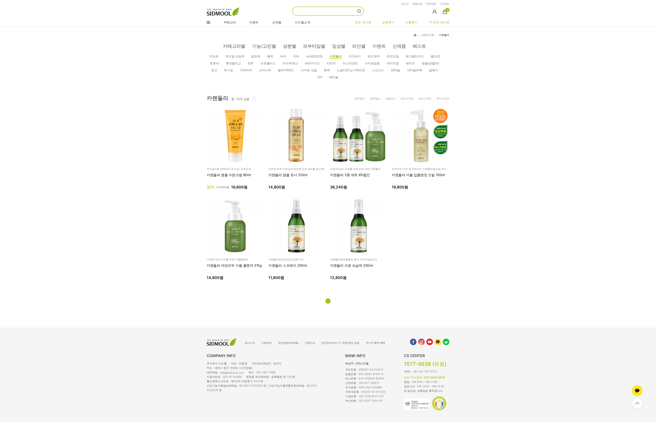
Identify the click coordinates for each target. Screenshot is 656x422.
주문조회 (431, 3)
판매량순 (359, 98)
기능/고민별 (264, 46)
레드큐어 (374, 56)
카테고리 (230, 22)
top (637, 403)
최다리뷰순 (442, 98)
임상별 (338, 46)
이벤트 (254, 22)
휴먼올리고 (233, 63)
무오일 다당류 (234, 56)
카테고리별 (234, 46)
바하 (283, 56)
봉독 (270, 56)
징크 (214, 70)
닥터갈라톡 (414, 70)
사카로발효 (372, 63)
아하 (296, 56)
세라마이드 (312, 63)
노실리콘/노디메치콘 (351, 70)
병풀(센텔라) (430, 63)
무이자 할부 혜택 (375, 342)
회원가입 (417, 3)
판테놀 (395, 70)
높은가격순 (425, 98)
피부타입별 (314, 46)
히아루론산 (290, 63)
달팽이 (433, 70)
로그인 (405, 3)
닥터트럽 (393, 63)
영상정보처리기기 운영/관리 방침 (340, 342)
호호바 (214, 63)
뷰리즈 (410, 63)
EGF (251, 63)
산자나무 (265, 70)
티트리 (331, 63)
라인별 (359, 46)
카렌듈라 (444, 35)
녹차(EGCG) (314, 56)
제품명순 (390, 98)
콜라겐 (435, 56)
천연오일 (393, 56)
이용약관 (266, 342)
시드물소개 (302, 22)
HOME (415, 35)
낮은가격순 (407, 98)
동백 (327, 70)
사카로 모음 (309, 70)
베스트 (419, 46)
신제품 (276, 22)
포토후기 (388, 22)
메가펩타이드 (415, 56)
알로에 (255, 56)
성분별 (289, 46)
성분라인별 (427, 35)
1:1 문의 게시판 (439, 22)
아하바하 (246, 70)
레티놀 (333, 77)
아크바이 (355, 56)
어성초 (213, 56)
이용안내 (310, 342)
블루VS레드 (286, 70)
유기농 (228, 70)
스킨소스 (378, 70)
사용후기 (411, 22)
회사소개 (250, 342)
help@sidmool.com (232, 372)
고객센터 (444, 3)
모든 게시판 (363, 22)
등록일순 (375, 98)
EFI (320, 77)
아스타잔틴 (350, 63)
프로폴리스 (268, 63)
